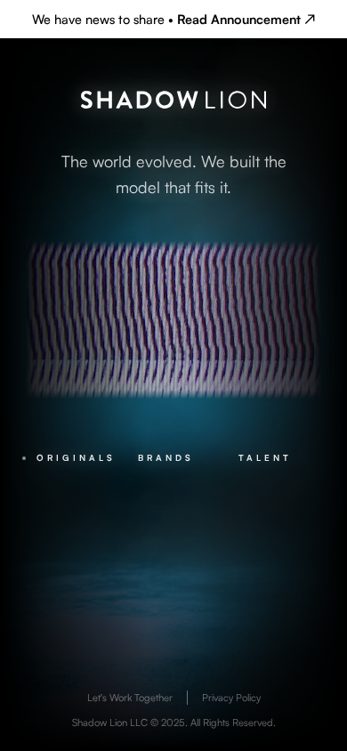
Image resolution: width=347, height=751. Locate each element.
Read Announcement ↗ (246, 19)
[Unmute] (276, 287)
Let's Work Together (130, 697)
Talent (265, 457)
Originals (76, 457)
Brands (166, 457)
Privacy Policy (231, 697)
